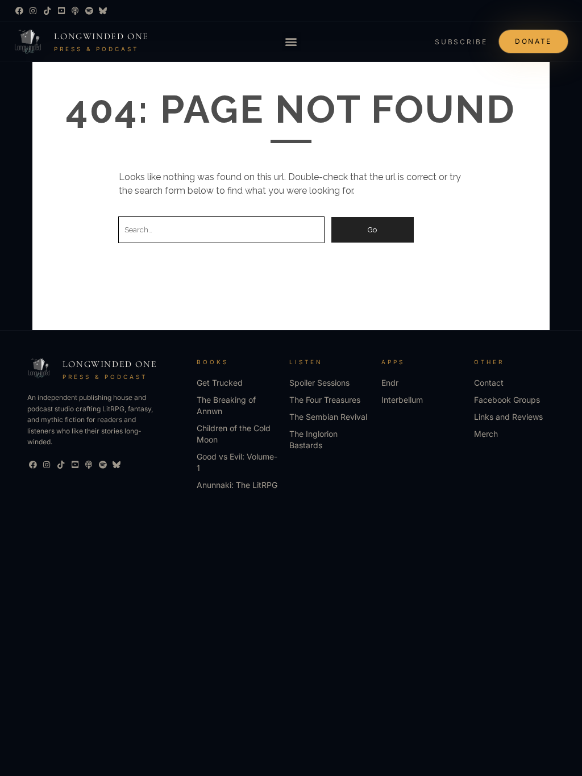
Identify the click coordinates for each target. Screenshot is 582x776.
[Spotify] (89, 10)
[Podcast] (75, 10)
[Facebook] (19, 10)
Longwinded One (101, 36)
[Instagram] (33, 10)
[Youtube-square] (61, 10)
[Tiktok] (47, 10)
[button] (291, 41)
